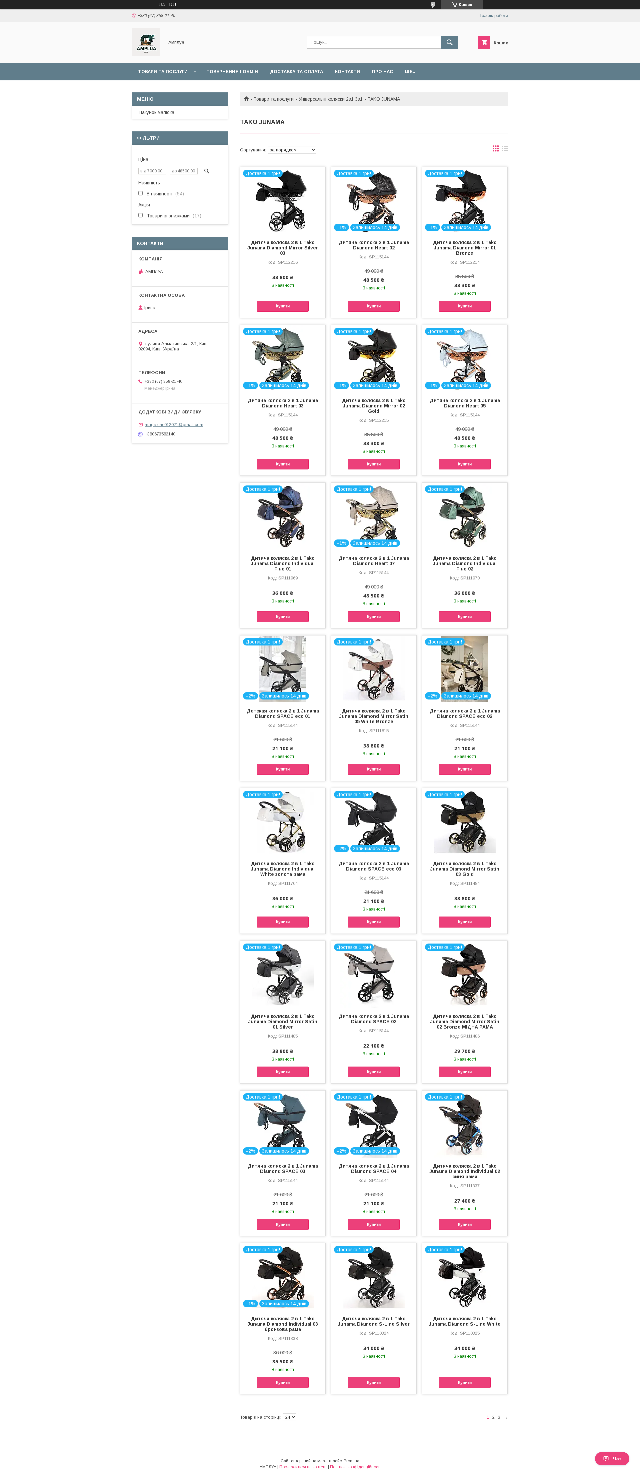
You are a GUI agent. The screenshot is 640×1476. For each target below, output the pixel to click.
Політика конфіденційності (355, 1467)
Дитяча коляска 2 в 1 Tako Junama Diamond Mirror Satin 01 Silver (282, 1022)
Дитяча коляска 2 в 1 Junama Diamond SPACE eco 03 (374, 866)
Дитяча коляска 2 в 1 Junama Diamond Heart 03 (283, 403)
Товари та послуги (163, 71)
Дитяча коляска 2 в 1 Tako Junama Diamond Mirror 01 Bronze (465, 248)
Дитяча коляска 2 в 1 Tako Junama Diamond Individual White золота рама (283, 869)
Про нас (382, 71)
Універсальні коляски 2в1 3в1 (331, 99)
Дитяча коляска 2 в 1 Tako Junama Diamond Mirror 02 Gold (374, 406)
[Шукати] (449, 42)
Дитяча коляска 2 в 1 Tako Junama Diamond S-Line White (465, 1321)
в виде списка (505, 150)
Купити (283, 306)
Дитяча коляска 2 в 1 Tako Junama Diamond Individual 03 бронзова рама (282, 1324)
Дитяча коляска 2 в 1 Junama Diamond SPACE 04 (374, 1168)
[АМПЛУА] (146, 54)
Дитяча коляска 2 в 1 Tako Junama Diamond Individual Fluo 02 (465, 563)
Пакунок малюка (156, 112)
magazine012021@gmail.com (174, 424)
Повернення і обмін (232, 71)
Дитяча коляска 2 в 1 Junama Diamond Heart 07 (374, 560)
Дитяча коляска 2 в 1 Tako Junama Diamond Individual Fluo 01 (283, 563)
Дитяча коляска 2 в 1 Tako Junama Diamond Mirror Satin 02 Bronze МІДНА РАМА (464, 1022)
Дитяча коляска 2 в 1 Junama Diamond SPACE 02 (374, 1019)
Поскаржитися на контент (303, 1467)
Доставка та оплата (296, 71)
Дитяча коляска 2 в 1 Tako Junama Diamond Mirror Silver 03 (282, 248)
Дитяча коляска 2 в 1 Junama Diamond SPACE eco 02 (465, 713)
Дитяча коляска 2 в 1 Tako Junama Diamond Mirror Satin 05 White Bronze (373, 716)
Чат (617, 1458)
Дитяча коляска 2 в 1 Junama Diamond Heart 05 (465, 403)
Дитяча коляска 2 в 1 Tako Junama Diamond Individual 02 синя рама (464, 1171)
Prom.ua (351, 1461)
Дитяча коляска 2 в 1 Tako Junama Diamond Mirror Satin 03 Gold (464, 869)
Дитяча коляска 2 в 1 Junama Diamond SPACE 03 (283, 1168)
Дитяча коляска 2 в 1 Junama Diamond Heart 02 (374, 245)
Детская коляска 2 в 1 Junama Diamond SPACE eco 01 (283, 713)
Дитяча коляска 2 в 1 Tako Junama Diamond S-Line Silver (374, 1321)
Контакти (347, 71)
